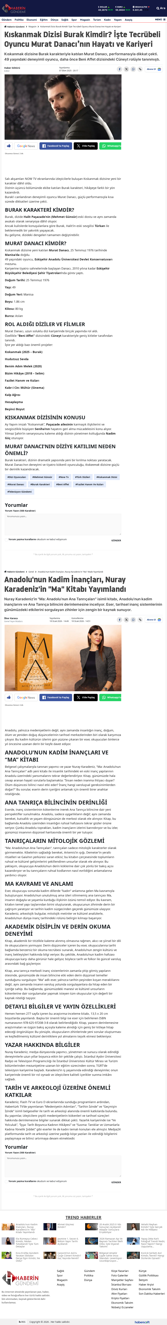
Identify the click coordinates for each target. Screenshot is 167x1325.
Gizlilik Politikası (149, 1275)
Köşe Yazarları (120, 1271)
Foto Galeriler (119, 1275)
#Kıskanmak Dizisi (107, 477)
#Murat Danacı (16, 484)
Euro (120, 7)
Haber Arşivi (146, 1284)
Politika (19, 19)
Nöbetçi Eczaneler (122, 1307)
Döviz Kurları (119, 1289)
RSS (23, 1321)
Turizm (97, 19)
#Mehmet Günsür (42, 477)
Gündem (7, 19)
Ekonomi (32, 19)
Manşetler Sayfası (122, 1280)
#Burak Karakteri (40, 484)
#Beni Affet (62, 484)
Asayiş (128, 19)
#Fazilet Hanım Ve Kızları (89, 484)
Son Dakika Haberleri (152, 1293)
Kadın (107, 19)
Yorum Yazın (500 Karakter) (20, 510)
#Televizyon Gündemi (20, 491)
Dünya (54, 19)
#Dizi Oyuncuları (17, 477)
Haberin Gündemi (16, 26)
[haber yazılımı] (142, 1322)
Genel (31, 571)
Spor (74, 19)
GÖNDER (116, 540)
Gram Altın (141, 7)
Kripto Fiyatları (120, 1298)
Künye (142, 1271)
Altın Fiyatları (119, 1293)
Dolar (103, 7)
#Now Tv (64, 477)
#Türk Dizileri (82, 477)
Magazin (85, 19)
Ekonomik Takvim (122, 1303)
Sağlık (64, 19)
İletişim (143, 1280)
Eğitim (44, 19)
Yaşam (118, 19)
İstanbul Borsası (121, 1284)
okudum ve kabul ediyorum (37, 539)
